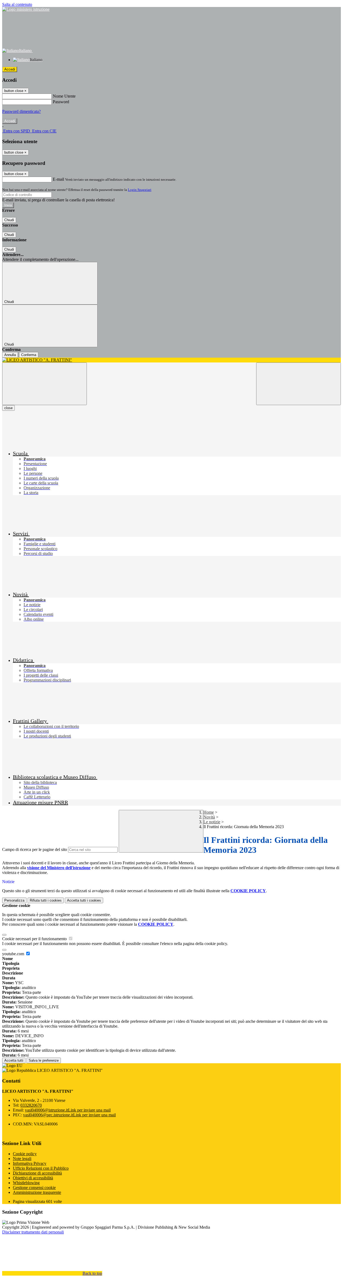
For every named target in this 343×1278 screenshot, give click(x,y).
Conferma (28, 355)
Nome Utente (64, 96)
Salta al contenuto (17, 4)
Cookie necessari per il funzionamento (35, 938)
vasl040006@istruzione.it (68, 1110)
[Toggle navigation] (44, 383)
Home (208, 812)
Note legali (22, 1158)
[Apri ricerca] (298, 383)
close (8, 408)
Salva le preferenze (44, 1060)
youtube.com (13, 953)
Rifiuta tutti (46, 900)
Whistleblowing (26, 1182)
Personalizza (14, 900)
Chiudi (9, 220)
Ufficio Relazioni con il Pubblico (41, 1168)
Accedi (9, 69)
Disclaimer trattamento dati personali (33, 1232)
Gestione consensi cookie (34, 1187)
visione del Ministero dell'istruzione (59, 867)
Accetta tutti (84, 900)
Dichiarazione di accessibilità (37, 1173)
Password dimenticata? (21, 111)
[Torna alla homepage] (171, 360)
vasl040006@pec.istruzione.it (69, 1115)
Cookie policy (25, 1153)
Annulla (10, 355)
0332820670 (31, 1105)
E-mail (58, 179)
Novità (209, 817)
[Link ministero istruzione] (26, 9)
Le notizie (211, 822)
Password (61, 101)
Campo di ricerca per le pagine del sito (34, 849)
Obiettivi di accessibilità (33, 1178)
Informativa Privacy (29, 1163)
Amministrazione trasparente (37, 1192)
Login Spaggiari (139, 190)
